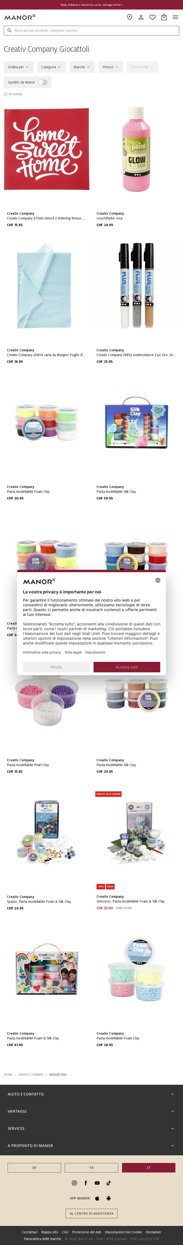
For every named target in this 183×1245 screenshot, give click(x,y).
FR (92, 1168)
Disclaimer (153, 1232)
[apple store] (97, 1198)
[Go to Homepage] (20, 17)
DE (34, 1168)
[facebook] (86, 1183)
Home (8, 1074)
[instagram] (74, 1183)
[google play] (108, 1198)
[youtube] (97, 1183)
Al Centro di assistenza (91, 1213)
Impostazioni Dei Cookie (123, 1232)
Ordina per (16, 67)
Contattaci (29, 1232)
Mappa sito (49, 1232)
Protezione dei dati (86, 1232)
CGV (65, 1232)
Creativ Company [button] (31, 1074)
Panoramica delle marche (42, 1239)
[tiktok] (108, 1183)
